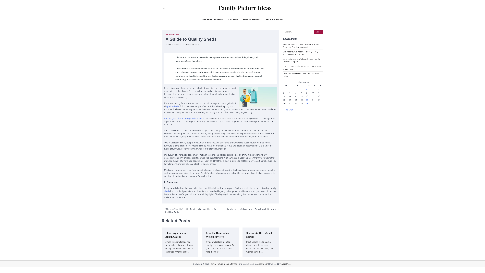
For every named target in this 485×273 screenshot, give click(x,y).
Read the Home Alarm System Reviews (218, 234)
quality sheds (172, 106)
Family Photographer (175, 45)
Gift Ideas (233, 20)
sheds (167, 191)
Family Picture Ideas (245, 7)
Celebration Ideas (274, 20)
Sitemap (233, 264)
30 (307, 103)
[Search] (163, 8)
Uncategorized (172, 34)
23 (307, 100)
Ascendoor (262, 264)
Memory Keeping (251, 20)
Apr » (292, 110)
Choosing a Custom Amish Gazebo (176, 234)
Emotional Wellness (212, 20)
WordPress (286, 264)
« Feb (285, 110)
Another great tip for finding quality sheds (183, 118)
